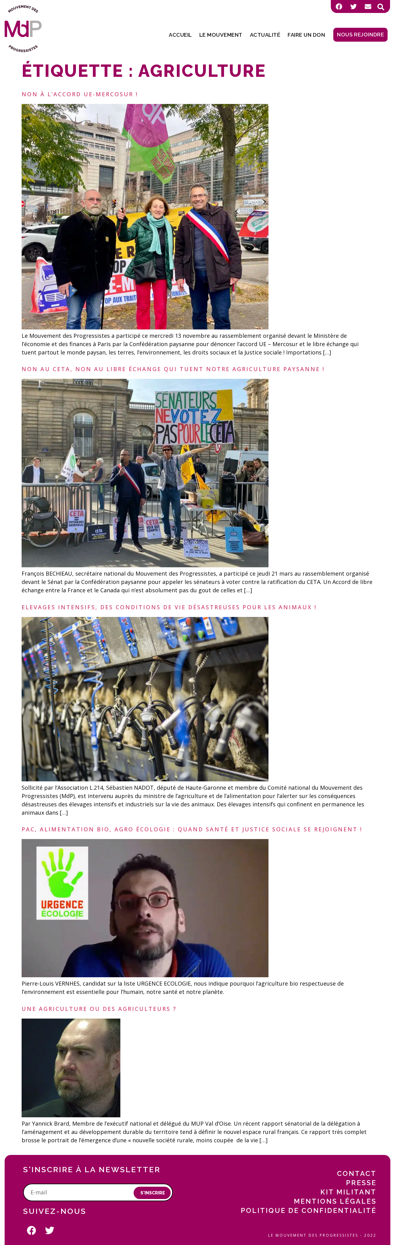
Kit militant (348, 1192)
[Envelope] (367, 6)
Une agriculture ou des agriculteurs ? (99, 1008)
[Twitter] (353, 6)
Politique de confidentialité (308, 1210)
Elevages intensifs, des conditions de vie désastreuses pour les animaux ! (169, 607)
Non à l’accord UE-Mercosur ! (80, 94)
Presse (361, 1183)
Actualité (265, 35)
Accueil (180, 35)
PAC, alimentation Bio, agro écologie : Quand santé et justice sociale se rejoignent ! (192, 829)
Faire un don (306, 35)
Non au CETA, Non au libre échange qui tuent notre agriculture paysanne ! (173, 369)
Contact (356, 1173)
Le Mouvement (221, 35)
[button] (380, 7)
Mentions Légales (335, 1201)
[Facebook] (338, 6)
